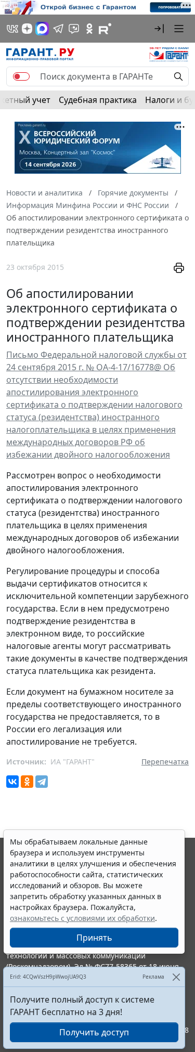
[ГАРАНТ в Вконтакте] (12, 28)
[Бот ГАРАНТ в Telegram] (74, 28)
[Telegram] (41, 781)
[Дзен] (27, 28)
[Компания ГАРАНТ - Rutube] (105, 28)
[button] (159, 28)
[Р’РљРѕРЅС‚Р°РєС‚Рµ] (12, 781)
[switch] (21, 76)
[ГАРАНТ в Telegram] (58, 28)
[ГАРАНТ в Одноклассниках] (89, 28)
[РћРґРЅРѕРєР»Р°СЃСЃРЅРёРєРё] (27, 781)
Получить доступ (94, 1032)
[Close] (176, 976)
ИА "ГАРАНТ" (72, 762)
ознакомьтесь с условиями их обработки (82, 918)
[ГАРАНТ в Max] (42, 28)
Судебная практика (98, 100)
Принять (94, 937)
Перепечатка (165, 762)
